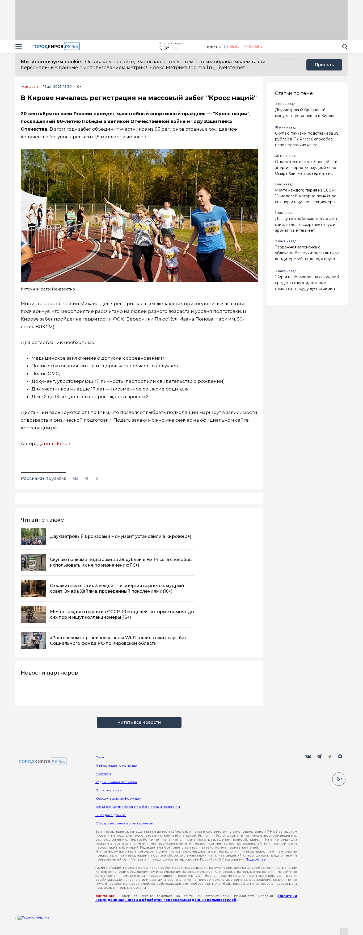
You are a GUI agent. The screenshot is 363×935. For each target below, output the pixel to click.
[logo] (42, 761)
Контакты (103, 774)
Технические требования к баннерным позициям (137, 807)
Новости (29, 87)
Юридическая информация (118, 798)
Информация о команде (116, 765)
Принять (324, 64)
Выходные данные (110, 815)
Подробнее (256, 859)
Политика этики (108, 790)
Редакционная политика (116, 782)
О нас (100, 757)
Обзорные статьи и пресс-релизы (124, 823)
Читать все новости (139, 722)
